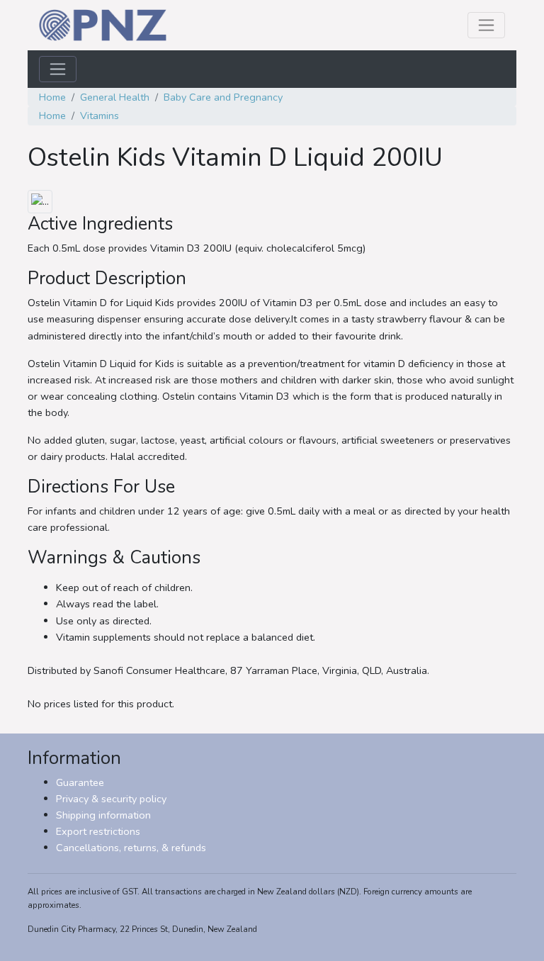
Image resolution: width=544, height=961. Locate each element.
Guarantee (80, 782)
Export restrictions (98, 831)
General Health (114, 97)
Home (52, 97)
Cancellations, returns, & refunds (131, 848)
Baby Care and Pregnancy (223, 97)
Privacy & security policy (111, 799)
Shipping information (103, 815)
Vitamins (99, 115)
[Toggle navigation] (486, 25)
